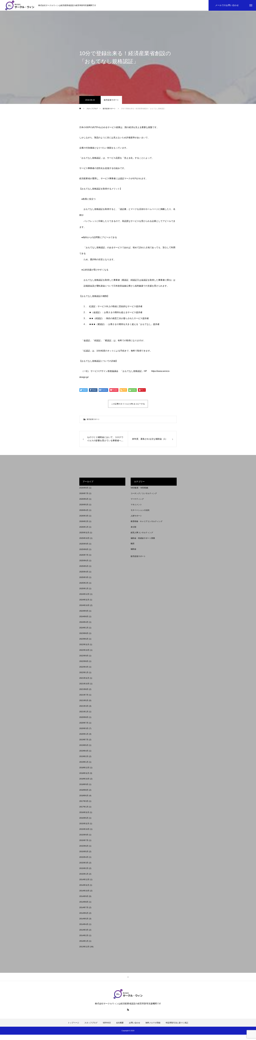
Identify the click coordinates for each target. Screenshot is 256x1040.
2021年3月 (83, 706)
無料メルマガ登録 (152, 1023)
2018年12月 (84, 767)
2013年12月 (84, 947)
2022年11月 (84, 644)
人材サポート (136, 516)
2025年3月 (83, 577)
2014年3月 (83, 930)
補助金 (133, 549)
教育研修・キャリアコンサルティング (146, 521)
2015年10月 (84, 829)
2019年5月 (83, 745)
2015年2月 (83, 868)
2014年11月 (84, 885)
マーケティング (137, 499)
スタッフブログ (90, 1023)
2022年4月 (83, 667)
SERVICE (107, 1023)
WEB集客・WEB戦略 (139, 488)
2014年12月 (84, 879)
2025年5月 (83, 566)
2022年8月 (83, 661)
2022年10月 (84, 650)
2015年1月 (83, 874)
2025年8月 (83, 549)
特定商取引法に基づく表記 (177, 1023)
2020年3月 (83, 728)
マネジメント (136, 504)
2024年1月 (83, 628)
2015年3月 (83, 863)
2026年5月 (83, 504)
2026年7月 (83, 493)
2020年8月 (83, 717)
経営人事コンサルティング (142, 532)
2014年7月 (83, 907)
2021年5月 (83, 700)
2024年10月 (84, 605)
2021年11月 (84, 678)
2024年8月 (83, 616)
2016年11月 (84, 812)
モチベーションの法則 (140, 510)
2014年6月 (83, 913)
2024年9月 (83, 611)
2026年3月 (83, 516)
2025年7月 (83, 555)
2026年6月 (83, 499)
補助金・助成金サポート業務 (143, 538)
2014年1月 (83, 941)
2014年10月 (84, 891)
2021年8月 (83, 689)
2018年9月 (83, 784)
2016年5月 (83, 818)
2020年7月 (83, 723)
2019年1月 (83, 762)
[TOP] (128, 977)
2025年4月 (83, 572)
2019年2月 (83, 756)
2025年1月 (83, 588)
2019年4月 (83, 751)
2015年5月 (83, 851)
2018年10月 (84, 779)
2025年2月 (83, 583)
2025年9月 (83, 544)
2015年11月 (84, 823)
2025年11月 (84, 532)
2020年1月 (83, 734)
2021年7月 (83, 695)
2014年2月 (83, 935)
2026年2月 (83, 521)
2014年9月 (83, 896)
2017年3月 (83, 801)
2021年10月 (84, 684)
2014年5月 (83, 919)
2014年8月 (83, 902)
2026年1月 (83, 527)
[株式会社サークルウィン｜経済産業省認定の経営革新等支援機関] (19, 5)
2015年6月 (83, 846)
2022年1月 (83, 672)
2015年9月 (83, 835)
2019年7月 (83, 739)
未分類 (133, 527)
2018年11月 (84, 773)
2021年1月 (83, 712)
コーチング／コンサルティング (144, 493)
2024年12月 (84, 594)
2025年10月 (84, 538)
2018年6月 (83, 795)
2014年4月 (83, 924)
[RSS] (128, 1009)
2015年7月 (83, 840)
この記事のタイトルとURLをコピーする (128, 404)
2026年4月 (83, 510)
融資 (132, 543)
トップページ (73, 1023)
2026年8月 (83, 488)
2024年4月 (83, 622)
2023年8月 (83, 633)
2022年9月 (83, 656)
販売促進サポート (111, 100)
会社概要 (120, 1023)
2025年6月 (83, 560)
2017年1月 (83, 807)
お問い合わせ (134, 1023)
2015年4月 (83, 857)
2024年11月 (84, 600)
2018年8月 (83, 790)
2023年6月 (83, 639)
